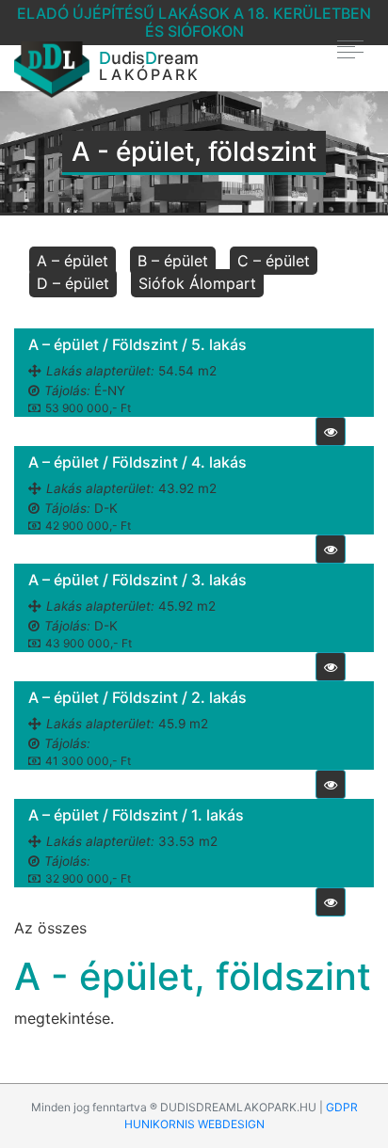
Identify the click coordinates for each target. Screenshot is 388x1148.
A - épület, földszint (192, 976)
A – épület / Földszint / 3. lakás (137, 579)
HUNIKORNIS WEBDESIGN (194, 1124)
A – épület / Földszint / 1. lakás (136, 814)
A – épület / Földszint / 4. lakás (137, 462)
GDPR (342, 1107)
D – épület (73, 283)
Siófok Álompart (197, 283)
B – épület (172, 260)
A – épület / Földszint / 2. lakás (137, 697)
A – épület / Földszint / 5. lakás (137, 344)
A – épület (72, 260)
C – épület (273, 260)
